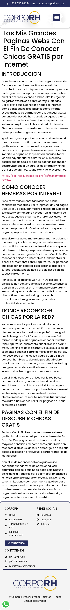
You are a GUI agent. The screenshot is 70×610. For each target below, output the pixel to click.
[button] (56, 17)
